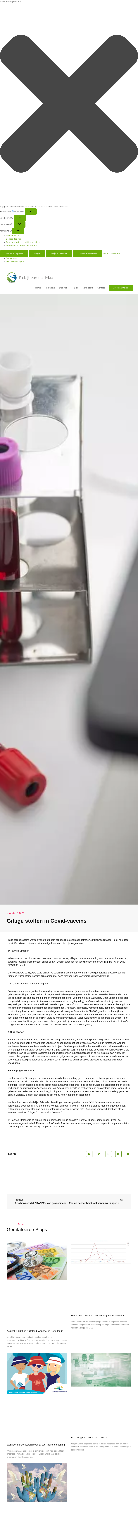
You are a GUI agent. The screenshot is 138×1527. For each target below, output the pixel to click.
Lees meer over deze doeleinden (21, 245)
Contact (101, 288)
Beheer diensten (14, 239)
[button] (69, 104)
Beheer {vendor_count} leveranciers (22, 242)
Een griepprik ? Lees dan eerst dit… (90, 1437)
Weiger (37, 253)
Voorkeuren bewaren (87, 253)
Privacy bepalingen (15, 261)
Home (38, 288)
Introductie (50, 288)
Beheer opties (12, 235)
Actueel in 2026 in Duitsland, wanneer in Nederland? (35, 1331)
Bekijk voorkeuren (59, 253)
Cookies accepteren (14, 253)
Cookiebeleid (12, 258)
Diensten (63, 288)
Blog (76, 288)
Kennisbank (87, 288)
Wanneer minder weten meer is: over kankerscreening (36, 1444)
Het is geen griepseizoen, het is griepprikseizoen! (97, 1315)
